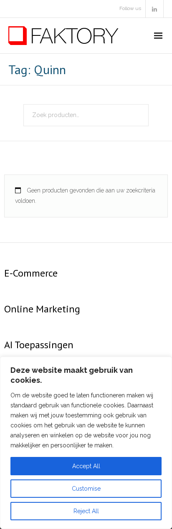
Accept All (86, 466)
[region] (86, 443)
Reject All (86, 511)
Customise (86, 488)
